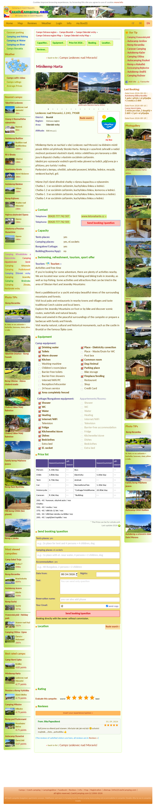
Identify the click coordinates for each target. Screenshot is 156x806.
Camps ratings (14, 82)
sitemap (107, 790)
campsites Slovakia (125, 798)
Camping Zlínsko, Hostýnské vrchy (18, 287)
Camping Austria (71, 798)
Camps (22, 790)
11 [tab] (94, 109)
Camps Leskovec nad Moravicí (78, 57)
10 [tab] (89, 109)
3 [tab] (57, 109)
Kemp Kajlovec (12, 199)
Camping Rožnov (136, 75)
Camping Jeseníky (17, 277)
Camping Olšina (135, 56)
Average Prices (14, 86)
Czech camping (34, 790)
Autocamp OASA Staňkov (137, 510)
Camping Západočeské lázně (18, 260)
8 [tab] (80, 109)
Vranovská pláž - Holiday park (16, 617)
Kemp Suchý (11, 602)
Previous (37, 90)
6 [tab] (71, 109)
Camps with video (16, 78)
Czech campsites (13, 798)
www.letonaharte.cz (93, 216)
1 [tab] (48, 109)
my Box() (81, 23)
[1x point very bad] (68, 698)
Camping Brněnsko (17, 281)
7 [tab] (75, 109)
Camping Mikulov (13, 705)
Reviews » (93, 738)
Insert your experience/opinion (78, 713)
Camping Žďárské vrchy (17, 273)
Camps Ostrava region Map (48, 36)
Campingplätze (49, 790)
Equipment (58, 43)
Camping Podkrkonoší (17, 270)
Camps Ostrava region (46, 32)
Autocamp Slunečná (14, 736)
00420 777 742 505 (58, 222)
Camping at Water (16, 41)
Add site (132, 82)
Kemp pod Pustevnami (15, 719)
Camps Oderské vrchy (86, 32)
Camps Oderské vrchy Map (76, 36)
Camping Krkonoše (17, 266)
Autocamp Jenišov (137, 41)
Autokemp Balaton (14, 184)
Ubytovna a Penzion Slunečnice (14, 231)
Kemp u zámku (12, 538)
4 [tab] (62, 109)
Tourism (55, 264)
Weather (46, 23)
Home (9, 23)
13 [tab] (103, 109)
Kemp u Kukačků (136, 64)
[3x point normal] (80, 698)
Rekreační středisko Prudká (137, 119)
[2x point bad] (74, 698)
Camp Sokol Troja (13, 560)
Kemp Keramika (12, 303)
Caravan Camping (136, 49)
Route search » (87, 118)
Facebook (62, 790)
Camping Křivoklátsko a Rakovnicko (18, 256)
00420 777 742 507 (58, 216)
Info (69, 23)
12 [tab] (98, 109)
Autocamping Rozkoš (138, 60)
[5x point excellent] (92, 698)
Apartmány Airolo (13, 169)
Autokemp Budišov (14, 138)
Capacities (42, 43)
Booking (92, 43)
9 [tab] (84, 109)
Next (119, 90)
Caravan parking (15, 32)
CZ (133, 23)
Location (106, 43)
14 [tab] (107, 109)
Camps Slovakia (15, 49)
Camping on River (16, 45)
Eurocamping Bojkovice (138, 68)
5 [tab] (66, 109)
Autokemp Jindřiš (136, 72)
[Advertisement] (18, 768)
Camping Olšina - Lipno (16, 632)
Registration (95, 790)
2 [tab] (52, 109)
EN (148, 23)
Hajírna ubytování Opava (16, 215)
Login (59, 23)
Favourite (144, 82)
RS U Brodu (10, 155)
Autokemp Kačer (136, 53)
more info (118, 2)
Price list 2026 (75, 43)
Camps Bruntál (66, 32)
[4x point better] (86, 698)
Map (20, 23)
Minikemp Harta (12, 674)
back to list (53, 58)
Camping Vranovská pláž (138, 37)
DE (140, 23)
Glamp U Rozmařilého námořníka (15, 121)
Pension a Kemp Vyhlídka (17, 691)
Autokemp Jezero (13, 588)
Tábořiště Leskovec (14, 103)
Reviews (32, 23)
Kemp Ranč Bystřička (14, 487)
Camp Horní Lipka (13, 660)
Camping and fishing (17, 37)
